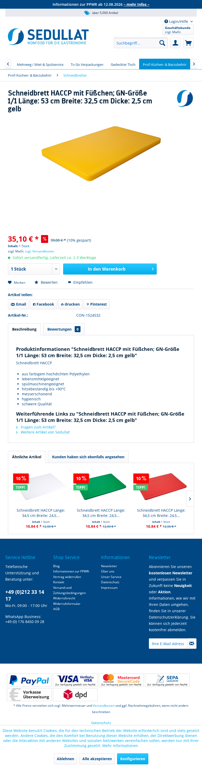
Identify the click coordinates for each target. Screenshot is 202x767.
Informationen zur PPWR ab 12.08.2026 (101, 4)
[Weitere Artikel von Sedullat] (185, 98)
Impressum (109, 587)
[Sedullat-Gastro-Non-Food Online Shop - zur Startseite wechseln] (48, 36)
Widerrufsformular (66, 603)
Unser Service (111, 577)
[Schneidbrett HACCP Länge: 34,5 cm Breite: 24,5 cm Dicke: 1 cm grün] (101, 486)
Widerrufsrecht (64, 598)
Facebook (45, 304)
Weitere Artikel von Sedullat (45, 432)
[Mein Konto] (175, 43)
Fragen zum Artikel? (37, 427)
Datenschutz (110, 582)
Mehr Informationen (120, 745)
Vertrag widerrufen (67, 577)
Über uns (107, 571)
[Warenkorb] (188, 43)
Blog (56, 566)
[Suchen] (162, 43)
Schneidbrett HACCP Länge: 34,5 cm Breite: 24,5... (41, 513)
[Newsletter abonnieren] (191, 643)
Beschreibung (24, 329)
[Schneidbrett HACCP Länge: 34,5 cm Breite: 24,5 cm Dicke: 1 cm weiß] (40, 486)
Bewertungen (63, 329)
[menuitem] (141, 43)
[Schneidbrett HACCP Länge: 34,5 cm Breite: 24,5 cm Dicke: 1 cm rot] (161, 486)
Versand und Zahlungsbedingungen (69, 590)
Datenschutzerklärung (168, 617)
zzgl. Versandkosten (39, 251)
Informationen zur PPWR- (71, 571)
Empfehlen (82, 282)
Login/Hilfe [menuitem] (178, 21)
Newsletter (109, 566)
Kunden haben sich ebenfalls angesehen (88, 456)
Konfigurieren (132, 758)
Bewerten (49, 282)
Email (20, 304)
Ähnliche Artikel (26, 456)
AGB (56, 609)
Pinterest (98, 304)
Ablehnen (65, 758)
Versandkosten (104, 705)
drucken (72, 304)
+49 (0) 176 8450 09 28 (24, 621)
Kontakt (58, 582)
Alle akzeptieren (97, 758)
